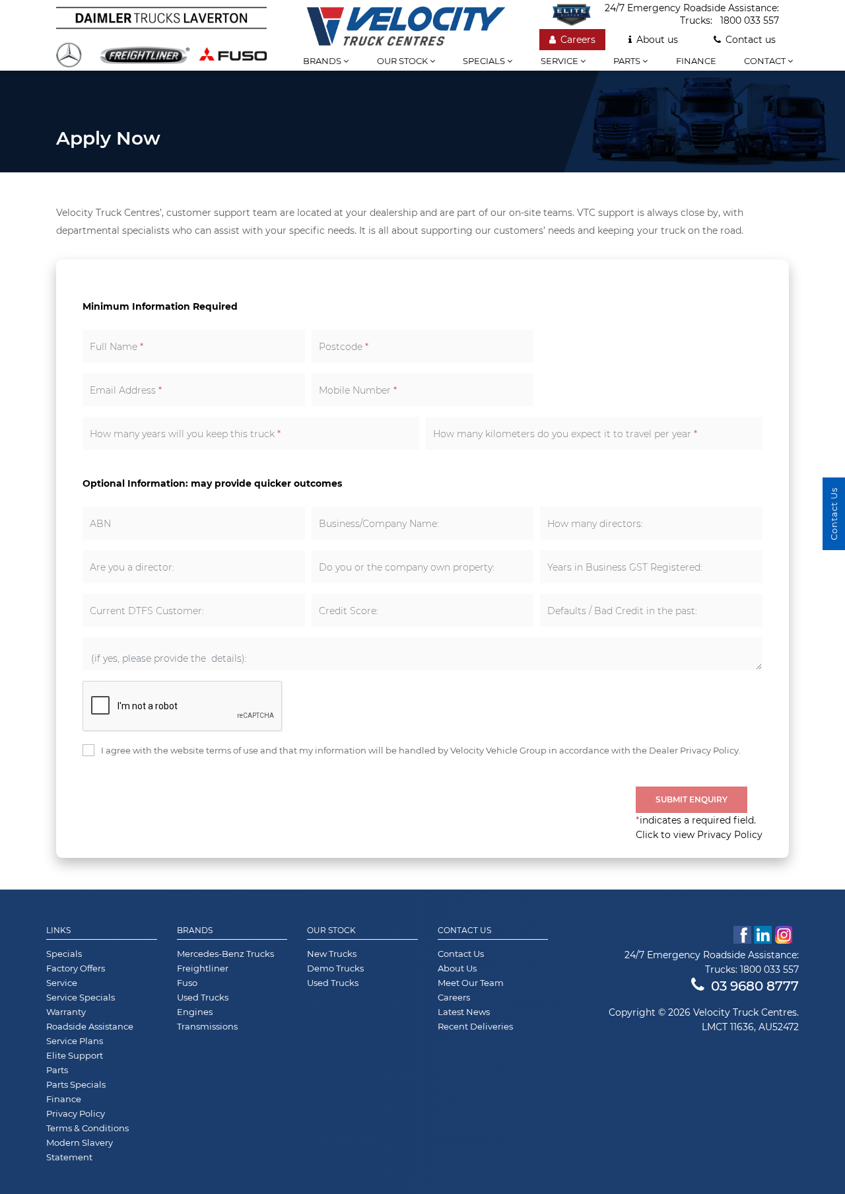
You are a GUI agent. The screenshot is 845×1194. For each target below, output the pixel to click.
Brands (323, 60)
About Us (457, 968)
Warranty (66, 1011)
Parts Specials (76, 1084)
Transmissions (207, 1026)
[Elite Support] (578, 14)
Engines (195, 1011)
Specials (485, 60)
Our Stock (331, 930)
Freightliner (202, 968)
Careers (577, 40)
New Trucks (331, 953)
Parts (627, 60)
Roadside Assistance (89, 1026)
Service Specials (80, 997)
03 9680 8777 (755, 986)
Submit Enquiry (691, 799)
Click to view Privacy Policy (699, 835)
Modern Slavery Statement (79, 1149)
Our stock (403, 60)
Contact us (751, 40)
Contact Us (464, 930)
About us (657, 40)
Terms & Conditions (87, 1128)
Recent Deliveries (475, 1026)
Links (58, 930)
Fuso (187, 982)
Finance (696, 60)
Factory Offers (75, 968)
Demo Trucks (335, 968)
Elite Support (74, 1055)
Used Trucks (202, 997)
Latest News (464, 1011)
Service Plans (74, 1041)
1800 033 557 (749, 20)
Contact (766, 60)
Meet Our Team (471, 982)
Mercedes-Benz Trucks (225, 953)
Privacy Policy (75, 1113)
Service (560, 60)
